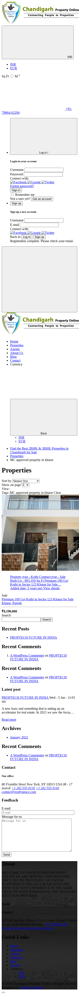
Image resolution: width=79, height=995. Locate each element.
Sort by (6, 481)
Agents (15, 349)
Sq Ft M (11, 76)
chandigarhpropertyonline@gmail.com (28, 928)
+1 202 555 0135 (23, 788)
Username (17, 170)
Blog (13, 356)
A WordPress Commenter (27, 655)
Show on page (11, 485)
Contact (15, 360)
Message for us (12, 816)
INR (69, 57)
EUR (13, 68)
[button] (18, 182)
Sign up (39, 237)
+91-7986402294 (56, 924)
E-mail (14, 224)
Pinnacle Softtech (31, 987)
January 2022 (19, 737)
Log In (27, 237)
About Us (16, 353)
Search (6, 615)
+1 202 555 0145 (47, 788)
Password (16, 174)
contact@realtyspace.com (19, 792)
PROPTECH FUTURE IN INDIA (33, 637)
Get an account (42, 198)
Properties (16, 345)
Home (14, 341)
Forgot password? (22, 186)
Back (44, 433)
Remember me (25, 194)
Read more (9, 719)
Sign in (16, 190)
